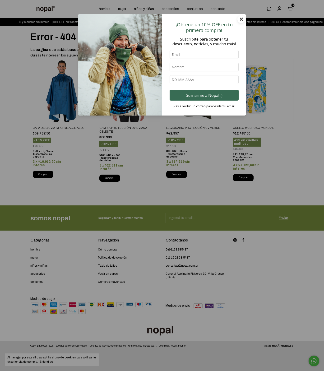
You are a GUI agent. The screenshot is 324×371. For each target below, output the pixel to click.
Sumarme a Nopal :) (204, 95)
